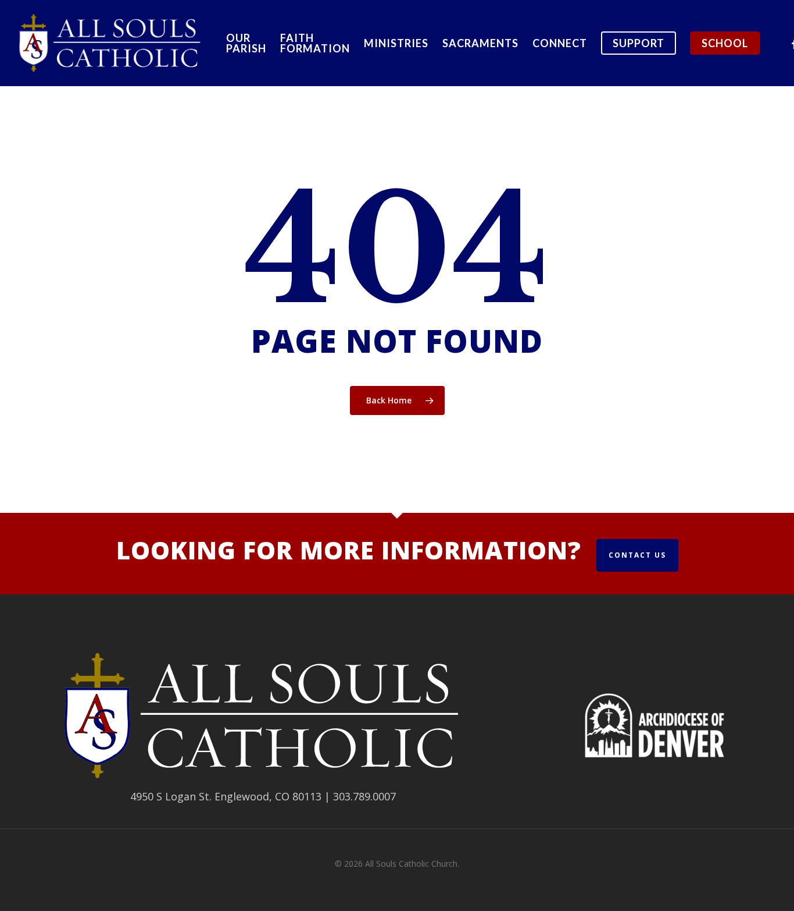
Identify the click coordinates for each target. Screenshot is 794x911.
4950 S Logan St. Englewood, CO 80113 (225, 796)
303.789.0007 (364, 796)
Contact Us (637, 555)
